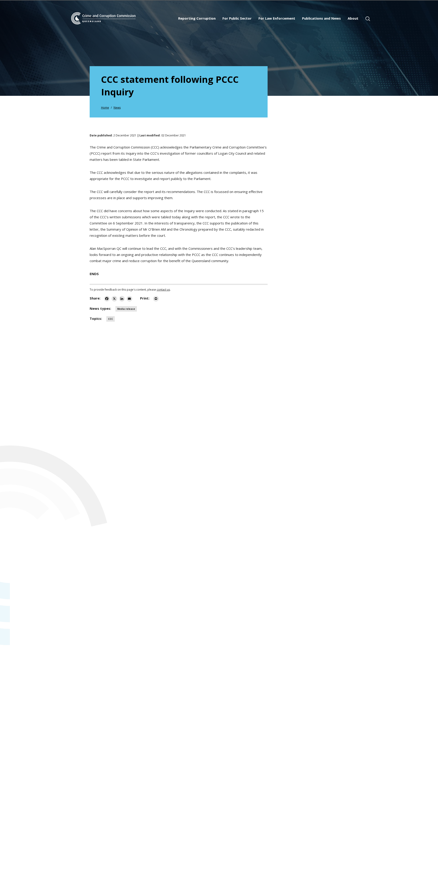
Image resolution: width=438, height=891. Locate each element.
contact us (163, 290)
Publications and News (321, 18)
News (117, 107)
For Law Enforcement (276, 18)
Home (105, 107)
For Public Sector (237, 18)
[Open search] (367, 18)
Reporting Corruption (197, 18)
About (353, 18)
